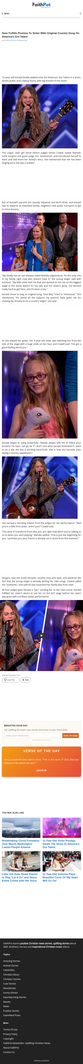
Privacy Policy (10, 1034)
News (6, 1006)
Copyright (8, 1038)
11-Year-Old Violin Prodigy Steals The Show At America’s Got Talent (61, 844)
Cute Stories (9, 983)
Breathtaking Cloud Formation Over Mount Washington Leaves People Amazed (20, 844)
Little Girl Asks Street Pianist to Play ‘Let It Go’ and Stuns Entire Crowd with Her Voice (20, 877)
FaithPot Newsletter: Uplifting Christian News (26, 1043)
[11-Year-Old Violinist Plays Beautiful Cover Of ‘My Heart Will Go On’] (62, 869)
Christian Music (11, 974)
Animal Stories (10, 965)
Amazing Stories (22, 40)
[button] (80, 13)
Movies (7, 1001)
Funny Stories (10, 992)
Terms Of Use (10, 1029)
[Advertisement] (41, 22)
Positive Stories (11, 1010)
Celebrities (8, 970)
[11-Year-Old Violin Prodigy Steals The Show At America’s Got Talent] (62, 836)
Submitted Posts (11, 1015)
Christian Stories (12, 979)
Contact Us (9, 1052)
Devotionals (9, 988)
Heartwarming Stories (14, 997)
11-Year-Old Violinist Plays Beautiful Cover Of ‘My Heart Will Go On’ (60, 877)
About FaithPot (11, 1047)
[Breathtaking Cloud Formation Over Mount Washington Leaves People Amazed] (21, 836)
